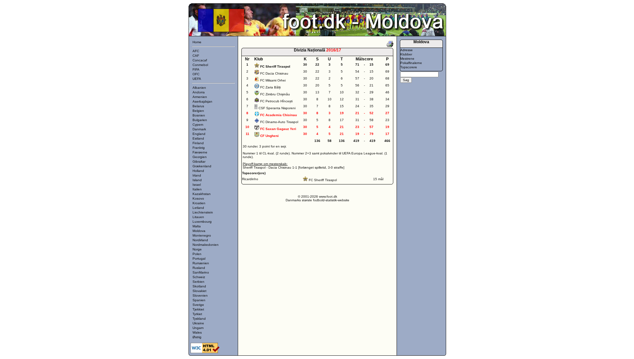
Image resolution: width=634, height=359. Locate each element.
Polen (197, 254)
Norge (197, 249)
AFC (196, 51)
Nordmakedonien (206, 244)
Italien (197, 189)
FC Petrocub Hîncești (276, 101)
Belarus (198, 106)
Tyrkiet (197, 314)
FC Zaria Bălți (270, 87)
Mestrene (407, 58)
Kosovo (198, 198)
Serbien (198, 281)
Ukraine (198, 323)
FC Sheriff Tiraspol (323, 180)
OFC (196, 74)
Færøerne (200, 152)
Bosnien (199, 115)
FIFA (196, 69)
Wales (197, 332)
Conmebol (200, 65)
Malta (197, 226)
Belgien (198, 111)
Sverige (198, 305)
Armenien (200, 97)
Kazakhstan (202, 194)
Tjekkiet (198, 309)
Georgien (200, 157)
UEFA (197, 79)
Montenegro (202, 235)
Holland (198, 171)
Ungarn (198, 328)
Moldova (199, 231)
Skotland (199, 286)
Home (197, 42)
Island (197, 180)
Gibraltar (199, 161)
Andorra (199, 92)
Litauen (198, 217)
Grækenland (202, 166)
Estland (198, 138)
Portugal (199, 258)
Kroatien (199, 203)
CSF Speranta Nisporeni (277, 108)
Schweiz (199, 277)
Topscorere (408, 67)
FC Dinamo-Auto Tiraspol (279, 122)
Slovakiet (199, 291)
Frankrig (199, 147)
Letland (198, 208)
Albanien (199, 87)
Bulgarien (200, 120)
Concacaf (200, 60)
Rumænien (201, 263)
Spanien (199, 300)
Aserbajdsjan (202, 101)
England (199, 134)
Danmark (199, 129)
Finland (198, 143)
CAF (196, 55)
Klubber (406, 54)
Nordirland (200, 240)
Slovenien (200, 295)
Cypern (198, 124)
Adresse (406, 50)
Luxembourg (202, 221)
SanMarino (201, 272)
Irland (197, 175)
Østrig (197, 337)
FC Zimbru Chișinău (275, 94)
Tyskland (199, 318)
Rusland (199, 268)
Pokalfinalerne (411, 63)
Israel (197, 184)
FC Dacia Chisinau (274, 73)
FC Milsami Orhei (273, 80)
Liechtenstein (203, 212)
